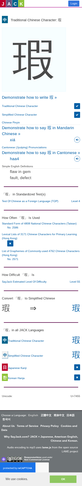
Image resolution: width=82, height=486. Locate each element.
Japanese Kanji (15, 367)
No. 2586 (12, 227)
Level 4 (75, 201)
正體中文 (46, 415)
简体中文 (59, 415)
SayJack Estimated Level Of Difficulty (24, 281)
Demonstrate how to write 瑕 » (29, 97)
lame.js (46, 447)
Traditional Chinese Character (20, 106)
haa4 (14, 159)
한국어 (6, 419)
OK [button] (63, 479)
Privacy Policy (49, 425)
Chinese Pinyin (11, 122)
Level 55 (75, 281)
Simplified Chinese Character (19, 114)
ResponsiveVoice (32, 457)
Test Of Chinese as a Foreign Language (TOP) (30, 201)
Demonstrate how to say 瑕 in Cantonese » (41, 152)
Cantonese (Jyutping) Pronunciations (24, 147)
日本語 (71, 415)
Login (74, 3)
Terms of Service (27, 425)
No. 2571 (12, 259)
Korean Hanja (14, 377)
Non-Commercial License (37, 459)
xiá (12, 140)
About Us (8, 425)
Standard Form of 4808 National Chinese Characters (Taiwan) (39, 223)
